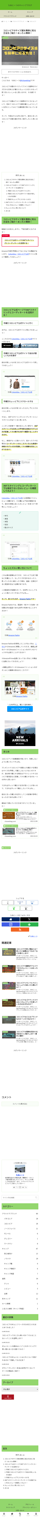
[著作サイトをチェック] (11, 919)
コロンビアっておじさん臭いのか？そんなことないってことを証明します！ (19, 1336)
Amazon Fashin (25, 599)
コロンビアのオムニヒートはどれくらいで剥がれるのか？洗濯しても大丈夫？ (19, 1358)
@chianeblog (25, 80)
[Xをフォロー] (29, 919)
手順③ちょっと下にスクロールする (19, 199)
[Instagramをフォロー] (11, 924)
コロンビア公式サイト (20, 708)
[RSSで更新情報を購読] (20, 930)
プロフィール (29, 1504)
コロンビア (7, 848)
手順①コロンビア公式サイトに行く (19, 191)
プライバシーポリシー (29, 1507)
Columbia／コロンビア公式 (18, 254)
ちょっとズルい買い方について (16, 208)
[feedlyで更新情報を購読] (29, 924)
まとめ (8, 211)
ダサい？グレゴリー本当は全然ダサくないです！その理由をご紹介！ (18, 1369)
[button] (26, 908)
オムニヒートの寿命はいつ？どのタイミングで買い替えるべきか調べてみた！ (19, 1347)
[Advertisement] (20, 149)
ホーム (10, 1504)
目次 (17, 175)
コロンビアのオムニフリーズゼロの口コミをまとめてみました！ (19, 1326)
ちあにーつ (20, 1175)
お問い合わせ (20, 1510)
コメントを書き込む (20, 1104)
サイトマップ (10, 1507)
